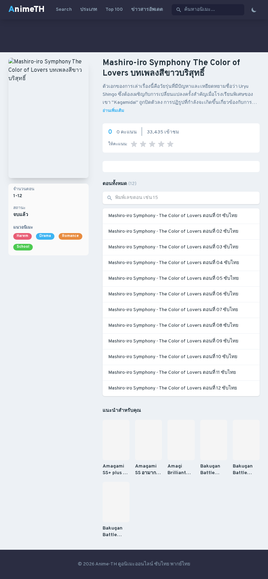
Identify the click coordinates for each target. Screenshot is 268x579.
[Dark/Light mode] (254, 9)
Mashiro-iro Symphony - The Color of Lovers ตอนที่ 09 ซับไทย (173, 341)
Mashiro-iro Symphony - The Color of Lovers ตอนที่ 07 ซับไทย (173, 310)
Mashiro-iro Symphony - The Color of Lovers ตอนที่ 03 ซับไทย (173, 247)
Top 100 (114, 10)
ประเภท (88, 10)
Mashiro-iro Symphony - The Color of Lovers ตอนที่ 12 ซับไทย (172, 388)
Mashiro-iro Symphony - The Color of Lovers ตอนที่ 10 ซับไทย (172, 357)
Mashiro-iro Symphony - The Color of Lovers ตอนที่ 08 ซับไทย (173, 326)
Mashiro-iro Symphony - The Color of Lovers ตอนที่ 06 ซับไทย (173, 294)
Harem (22, 236)
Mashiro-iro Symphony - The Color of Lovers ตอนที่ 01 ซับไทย (172, 216)
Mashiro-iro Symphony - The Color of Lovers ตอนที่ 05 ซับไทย (173, 278)
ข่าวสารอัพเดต (147, 10)
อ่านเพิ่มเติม (113, 111)
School (23, 247)
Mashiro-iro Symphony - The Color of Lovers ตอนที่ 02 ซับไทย (173, 231)
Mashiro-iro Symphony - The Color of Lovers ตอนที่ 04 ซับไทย (173, 263)
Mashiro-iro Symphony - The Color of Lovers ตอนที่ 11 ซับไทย (172, 373)
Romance (70, 236)
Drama (45, 236)
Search (64, 10)
